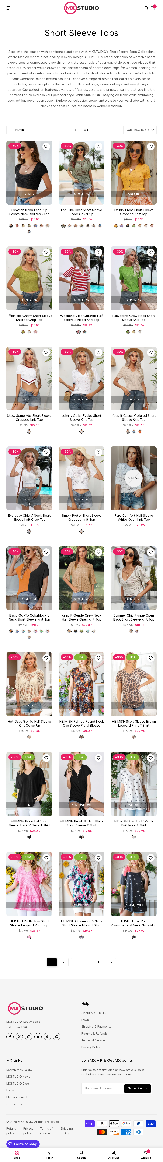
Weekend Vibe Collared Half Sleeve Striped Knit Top (81, 318)
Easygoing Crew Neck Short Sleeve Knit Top (133, 318)
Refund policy (11, 1131)
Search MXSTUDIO (19, 1070)
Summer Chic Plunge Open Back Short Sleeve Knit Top (133, 617)
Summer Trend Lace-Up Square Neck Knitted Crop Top (29, 212)
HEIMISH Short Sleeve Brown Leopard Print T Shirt (134, 723)
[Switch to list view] (77, 130)
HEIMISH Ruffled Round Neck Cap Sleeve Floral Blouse (81, 723)
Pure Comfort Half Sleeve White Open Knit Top (133, 517)
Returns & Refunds (94, 1033)
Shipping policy (67, 1131)
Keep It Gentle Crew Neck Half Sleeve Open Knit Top (81, 617)
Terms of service (46, 1131)
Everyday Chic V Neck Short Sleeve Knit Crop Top (29, 517)
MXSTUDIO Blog (17, 1083)
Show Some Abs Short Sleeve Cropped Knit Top (29, 418)
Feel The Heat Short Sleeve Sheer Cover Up (81, 212)
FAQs (85, 1020)
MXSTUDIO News (18, 1076)
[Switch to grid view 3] (86, 130)
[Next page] (111, 962)
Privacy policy (28, 1131)
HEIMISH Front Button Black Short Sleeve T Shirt (81, 823)
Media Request (16, 1097)
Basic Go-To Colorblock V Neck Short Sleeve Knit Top (29, 617)
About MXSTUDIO (94, 1013)
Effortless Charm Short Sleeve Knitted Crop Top (29, 318)
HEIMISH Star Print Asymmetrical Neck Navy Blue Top (133, 923)
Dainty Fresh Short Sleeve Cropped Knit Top (133, 212)
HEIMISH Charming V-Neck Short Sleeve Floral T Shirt (81, 923)
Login (10, 1090)
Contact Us (14, 1104)
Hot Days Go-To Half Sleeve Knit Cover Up (29, 723)
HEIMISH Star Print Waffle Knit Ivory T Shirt (133, 823)
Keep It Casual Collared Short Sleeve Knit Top (133, 418)
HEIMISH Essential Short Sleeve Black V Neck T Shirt (29, 823)
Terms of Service (93, 1040)
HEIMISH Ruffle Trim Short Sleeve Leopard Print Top (29, 923)
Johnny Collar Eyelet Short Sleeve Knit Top (81, 418)
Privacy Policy (91, 1047)
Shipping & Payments (96, 1026)
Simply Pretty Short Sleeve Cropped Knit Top (81, 517)
